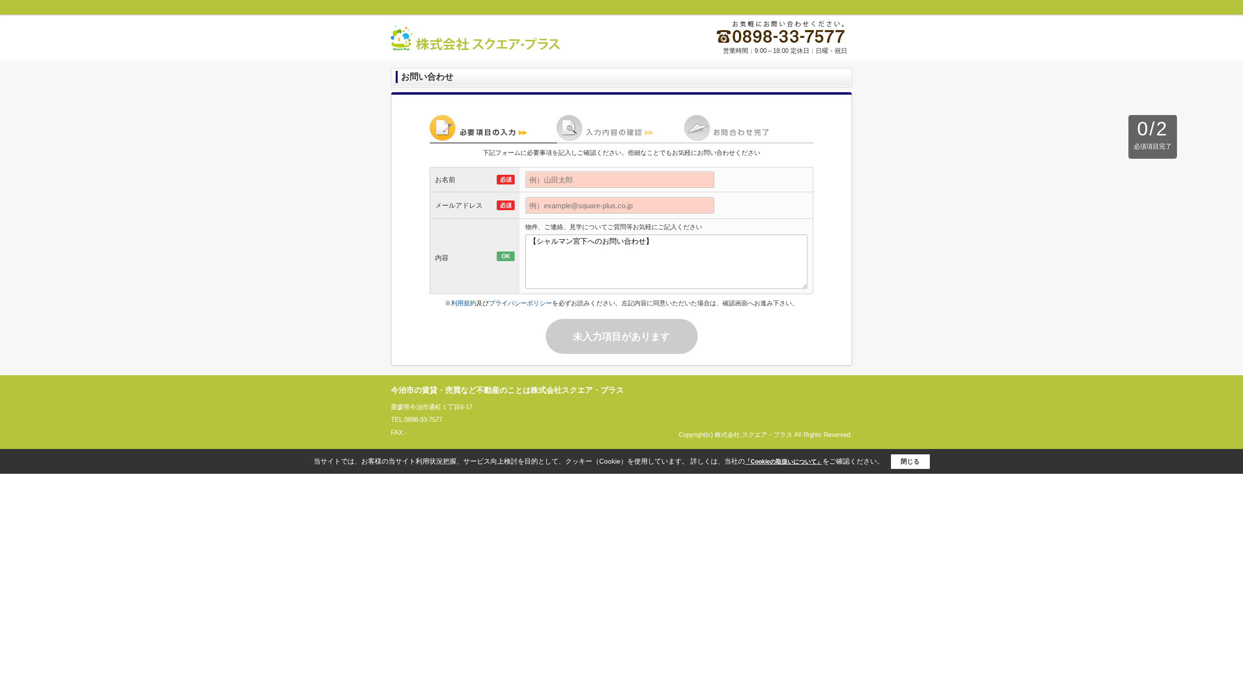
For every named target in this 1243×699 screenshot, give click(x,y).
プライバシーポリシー (520, 303)
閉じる (910, 461)
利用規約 (463, 303)
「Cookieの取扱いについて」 (784, 461)
